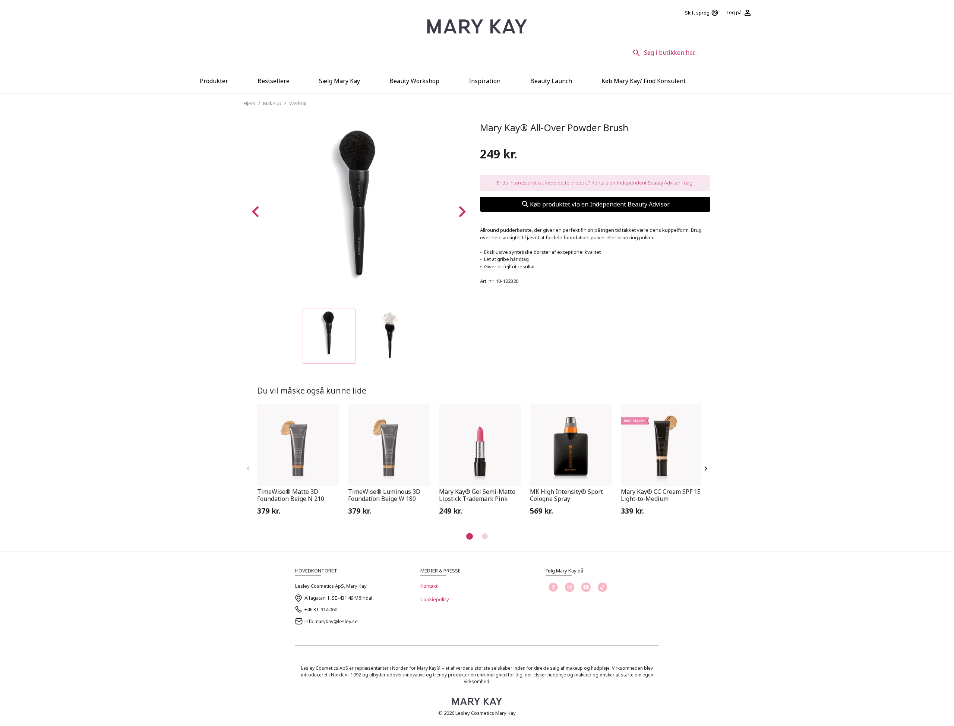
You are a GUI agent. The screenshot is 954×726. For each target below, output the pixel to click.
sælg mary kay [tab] (339, 81)
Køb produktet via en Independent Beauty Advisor (600, 204)
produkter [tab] (214, 81)
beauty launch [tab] (551, 81)
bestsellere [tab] (274, 81)
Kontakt (428, 586)
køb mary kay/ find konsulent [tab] (643, 81)
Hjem (249, 103)
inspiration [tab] (484, 81)
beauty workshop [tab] (414, 81)
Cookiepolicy (434, 599)
